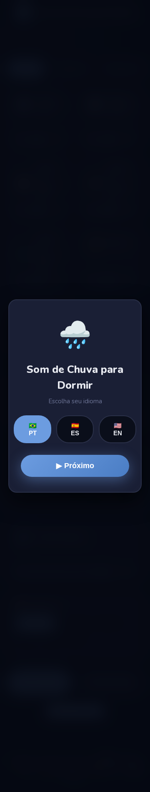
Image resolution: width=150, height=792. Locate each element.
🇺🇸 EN (117, 429)
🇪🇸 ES (75, 429)
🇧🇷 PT (33, 429)
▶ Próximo (75, 465)
